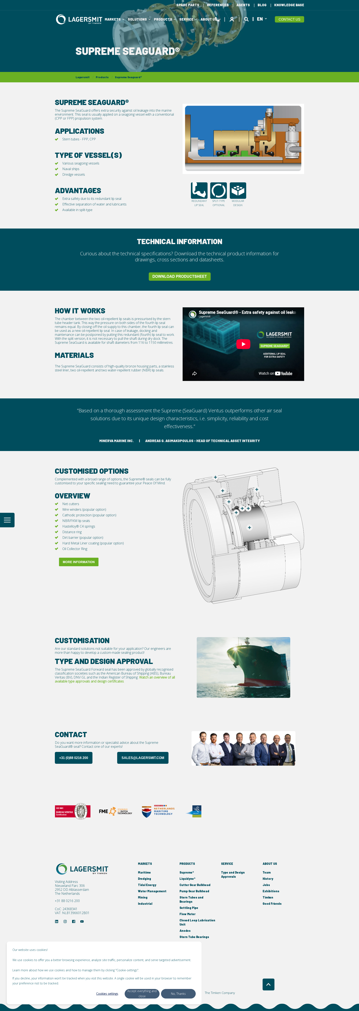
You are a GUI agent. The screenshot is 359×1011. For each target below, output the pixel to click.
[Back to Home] (80, 19)
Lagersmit (83, 77)
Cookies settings (107, 994)
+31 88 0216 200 (67, 901)
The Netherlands (67, 894)
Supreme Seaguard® (128, 77)
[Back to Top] (268, 984)
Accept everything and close (142, 993)
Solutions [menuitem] (137, 19)
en (260, 18)
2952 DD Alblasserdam (72, 890)
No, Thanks (178, 994)
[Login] (232, 18)
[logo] (83, 869)
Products (102, 77)
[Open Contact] (217, 18)
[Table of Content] (7, 520)
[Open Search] (247, 18)
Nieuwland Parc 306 (70, 886)
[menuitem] (187, 5)
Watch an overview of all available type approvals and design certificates (115, 679)
